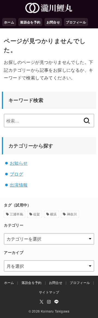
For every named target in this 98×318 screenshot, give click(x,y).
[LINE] (56, 302)
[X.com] (41, 302)
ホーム (9, 22)
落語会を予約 (30, 22)
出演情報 (19, 185)
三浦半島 (16, 214)
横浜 (53, 214)
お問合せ (53, 22)
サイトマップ (49, 292)
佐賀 (36, 214)
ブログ (16, 174)
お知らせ (19, 163)
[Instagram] (49, 302)
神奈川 (72, 214)
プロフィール (76, 22)
